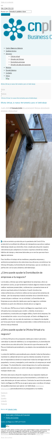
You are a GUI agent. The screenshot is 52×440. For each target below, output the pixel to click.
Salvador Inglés (17, 108)
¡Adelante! (5, 14)
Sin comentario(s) (28, 108)
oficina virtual (12, 111)
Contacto (9, 73)
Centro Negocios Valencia (14, 48)
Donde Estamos (11, 70)
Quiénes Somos (11, 51)
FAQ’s (8, 76)
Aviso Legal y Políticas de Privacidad (18, 415)
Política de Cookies (12, 418)
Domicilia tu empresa (18, 62)
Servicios (9, 54)
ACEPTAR (39, 434)
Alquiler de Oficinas (17, 59)
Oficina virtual (15, 56)
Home (3, 89)
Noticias (8, 67)
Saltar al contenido (7, 2)
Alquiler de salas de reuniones (21, 65)
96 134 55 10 (7, 8)
